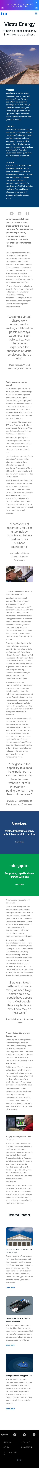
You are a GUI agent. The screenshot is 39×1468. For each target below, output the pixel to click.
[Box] (4, 14)
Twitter (24, 1435)
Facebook (34, 1435)
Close (36, 2)
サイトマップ (25, 1442)
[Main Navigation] (36, 13)
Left (2, 8)
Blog (15, 1435)
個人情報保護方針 (27, 1447)
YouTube (5, 1435)
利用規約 (6, 1447)
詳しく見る (24, 6)
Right (36, 8)
